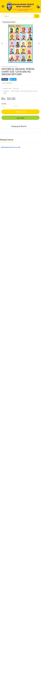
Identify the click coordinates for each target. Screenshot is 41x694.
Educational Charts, (27, 91)
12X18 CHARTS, (15, 91)
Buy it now (20, 118)
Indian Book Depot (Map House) (9, 66)
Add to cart (21, 112)
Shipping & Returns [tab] (19, 126)
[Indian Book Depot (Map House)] (20, 6)
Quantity (3, 103)
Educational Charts (9, 22)
